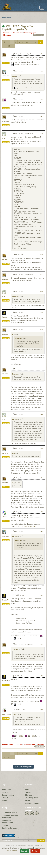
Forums (6, 33)
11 (31, 42)
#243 (41, 99)
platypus (5, 104)
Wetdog (4, 317)
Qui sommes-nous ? (9, 812)
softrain (5, 374)
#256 (41, 531)
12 (36, 42)
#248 (41, 291)
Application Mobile (32, 803)
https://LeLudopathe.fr (29, 526)
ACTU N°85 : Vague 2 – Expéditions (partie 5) (17, 27)
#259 (41, 676)
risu (3, 138)
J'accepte (24, 851)
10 (27, 42)
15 (9, 46)
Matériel (5, 798)
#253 (41, 448)
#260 (41, 709)
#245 (41, 133)
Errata (27, 800)
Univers (5, 792)
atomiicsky (5, 76)
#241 (41, 54)
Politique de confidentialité (7, 821)
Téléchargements (31, 798)
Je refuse (35, 851)
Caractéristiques (8, 795)
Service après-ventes (9, 828)
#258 (41, 644)
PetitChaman (6, 714)
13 (40, 42)
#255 (41, 512)
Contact (5, 825)
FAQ (27, 789)
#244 (41, 116)
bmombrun (5, 121)
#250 (41, 329)
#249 (41, 312)
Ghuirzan (5, 259)
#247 (41, 274)
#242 (41, 71)
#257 (41, 595)
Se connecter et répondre (23, 767)
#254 (41, 478)
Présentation (6, 789)
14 (4, 46)
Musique (28, 795)
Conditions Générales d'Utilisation (10, 816)
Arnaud (4, 517)
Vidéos (27, 792)
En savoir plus (12, 851)
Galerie (4, 800)
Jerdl (4, 59)
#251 (41, 369)
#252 (41, 414)
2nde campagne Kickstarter (33, 744)
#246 (41, 254)
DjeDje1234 (6, 600)
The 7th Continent (16, 33)
